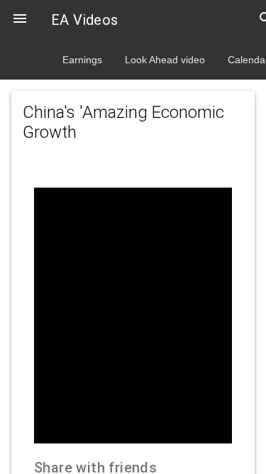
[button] (20, 20)
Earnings (82, 59)
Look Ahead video (165, 59)
